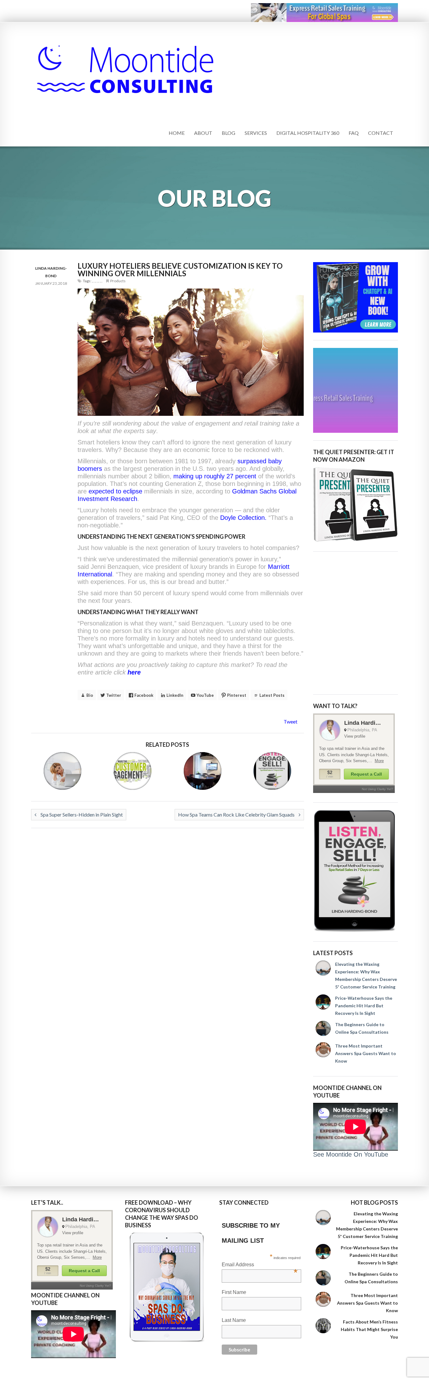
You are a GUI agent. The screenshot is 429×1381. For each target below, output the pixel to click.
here (134, 672)
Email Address (259, 1265)
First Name (234, 1292)
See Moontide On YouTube (350, 1154)
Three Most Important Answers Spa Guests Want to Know (365, 1053)
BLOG (228, 133)
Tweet (290, 721)
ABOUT (203, 133)
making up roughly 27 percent (214, 476)
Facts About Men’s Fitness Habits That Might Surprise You (369, 1329)
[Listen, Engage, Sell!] (355, 871)
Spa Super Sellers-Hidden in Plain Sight (81, 814)
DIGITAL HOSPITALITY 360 (307, 133)
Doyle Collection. (243, 517)
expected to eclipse (116, 491)
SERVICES (256, 133)
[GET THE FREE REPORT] (167, 1287)
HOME (177, 133)
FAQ (354, 133)
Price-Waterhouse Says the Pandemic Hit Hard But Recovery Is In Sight (363, 1005)
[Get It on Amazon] (355, 504)
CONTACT (380, 133)
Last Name (234, 1320)
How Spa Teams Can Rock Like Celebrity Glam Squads (237, 814)
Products (118, 280)
